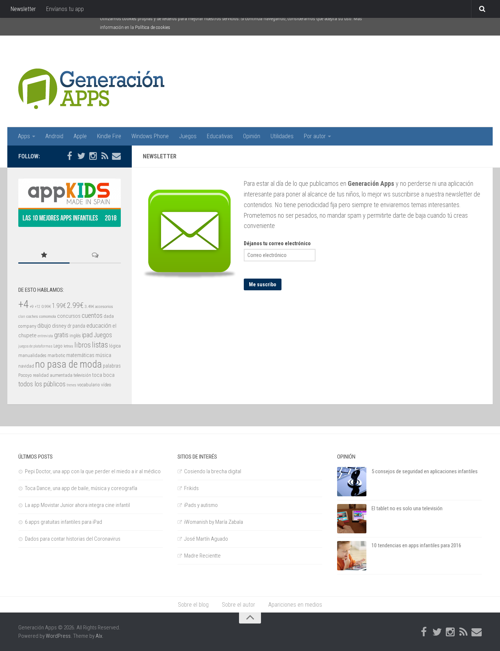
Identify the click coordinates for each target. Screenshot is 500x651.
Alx (99, 636)
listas (100, 344)
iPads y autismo (201, 505)
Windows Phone (150, 136)
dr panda (76, 326)
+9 (32, 306)
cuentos (92, 316)
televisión (82, 375)
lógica (115, 346)
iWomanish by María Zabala (213, 522)
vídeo (106, 384)
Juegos (188, 136)
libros (82, 345)
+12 (37, 306)
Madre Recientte (202, 555)
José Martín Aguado (206, 539)
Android (54, 136)
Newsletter (23, 8)
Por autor (315, 136)
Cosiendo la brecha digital (212, 471)
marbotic (56, 355)
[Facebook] (69, 156)
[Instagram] (93, 156)
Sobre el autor (238, 604)
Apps (24, 136)
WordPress (58, 636)
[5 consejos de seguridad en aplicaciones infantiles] (351, 481)
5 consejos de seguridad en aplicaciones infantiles (425, 471)
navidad (26, 366)
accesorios (104, 306)
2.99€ (75, 305)
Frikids (191, 488)
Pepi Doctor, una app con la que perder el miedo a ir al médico (93, 471)
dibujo (44, 326)
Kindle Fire (109, 136)
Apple (80, 136)
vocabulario (88, 384)
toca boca (103, 375)
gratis (61, 335)
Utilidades (282, 136)
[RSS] (104, 156)
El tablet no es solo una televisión (407, 508)
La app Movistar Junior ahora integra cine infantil (77, 505)
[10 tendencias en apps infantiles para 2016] (351, 555)
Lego (58, 346)
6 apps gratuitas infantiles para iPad (63, 522)
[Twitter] (81, 156)
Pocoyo (25, 375)
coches (32, 316)
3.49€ (89, 306)
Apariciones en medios (295, 604)
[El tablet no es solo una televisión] (351, 518)
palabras (112, 366)
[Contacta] (116, 156)
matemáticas (80, 355)
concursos (69, 316)
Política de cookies (152, 27)
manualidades (32, 355)
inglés (75, 335)
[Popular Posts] (44, 256)
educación (98, 325)
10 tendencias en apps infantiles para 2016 (416, 545)
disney (59, 326)
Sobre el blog (193, 604)
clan (21, 316)
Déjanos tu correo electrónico (277, 243)
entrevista (45, 336)
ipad (87, 335)
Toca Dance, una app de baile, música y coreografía (81, 488)
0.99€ (46, 306)
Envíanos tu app (65, 8)
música (103, 355)
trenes (71, 385)
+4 (23, 304)
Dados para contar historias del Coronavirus (72, 539)
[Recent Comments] (95, 256)
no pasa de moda (68, 364)
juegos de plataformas (35, 346)
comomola (47, 316)
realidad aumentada (52, 375)
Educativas (220, 136)
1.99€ (59, 305)
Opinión (251, 136)
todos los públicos (42, 384)
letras (68, 346)
